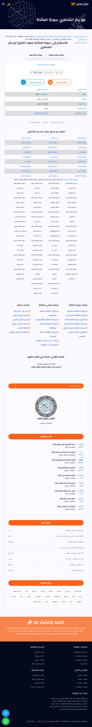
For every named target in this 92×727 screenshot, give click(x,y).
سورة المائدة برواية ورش (74, 324)
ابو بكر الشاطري (41, 36)
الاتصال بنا (83, 663)
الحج (73, 596)
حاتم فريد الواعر (71, 207)
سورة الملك (53, 171)
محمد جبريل (20, 264)
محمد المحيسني (37, 264)
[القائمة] (3, 4)
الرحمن (63, 601)
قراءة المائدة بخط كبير (75, 315)
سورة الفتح (82, 161)
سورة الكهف (52, 147)
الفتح (21, 596)
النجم (71, 601)
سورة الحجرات (52, 161)
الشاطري (72, 221)
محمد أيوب (54, 264)
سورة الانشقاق (80, 175)
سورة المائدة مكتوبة (56, 55)
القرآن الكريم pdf (38, 675)
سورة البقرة (82, 138)
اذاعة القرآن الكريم (20, 324)
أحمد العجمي (72, 193)
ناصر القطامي (20, 278)
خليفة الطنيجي (54, 207)
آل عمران (54, 138)
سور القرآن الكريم (20, 319)
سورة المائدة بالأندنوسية (45, 319)
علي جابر (54, 250)
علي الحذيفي (72, 250)
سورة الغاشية (26, 175)
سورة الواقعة (26, 166)
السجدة (47, 596)
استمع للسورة (80, 36)
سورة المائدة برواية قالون (74, 328)
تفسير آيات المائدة (48, 345)
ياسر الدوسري (37, 293)
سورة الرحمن (52, 166)
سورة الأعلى (52, 175)
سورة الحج (82, 152)
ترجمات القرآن (39, 660)
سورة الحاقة (26, 171)
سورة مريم (27, 147)
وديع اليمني (54, 293)
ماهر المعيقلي (72, 264)
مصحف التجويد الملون (18, 332)
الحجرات (13, 596)
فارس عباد (20, 250)
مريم (80, 596)
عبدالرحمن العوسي (20, 221)
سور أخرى (81, 39)
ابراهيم (34, 591)
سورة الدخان (26, 156)
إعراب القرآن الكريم (37, 686)
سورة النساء (26, 138)
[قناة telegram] (5, 713)
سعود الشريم (20, 207)
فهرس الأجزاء (82, 679)
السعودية (44, 94)
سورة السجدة (81, 156)
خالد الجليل (20, 193)
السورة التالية (35, 122)
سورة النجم (82, 166)
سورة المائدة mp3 (35, 55)
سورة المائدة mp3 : (70, 179)
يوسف (43, 591)
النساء (59, 591)
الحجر (26, 591)
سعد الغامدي (37, 207)
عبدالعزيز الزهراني (55, 236)
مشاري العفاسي (37, 278)
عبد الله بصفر (37, 236)
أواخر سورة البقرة (20, 315)
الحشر (46, 601)
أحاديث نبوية (39, 656)
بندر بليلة (37, 193)
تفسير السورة (80, 42)
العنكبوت (27, 152)
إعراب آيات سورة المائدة (46, 340)
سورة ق (28, 161)
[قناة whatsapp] (5, 721)
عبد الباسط (37, 221)
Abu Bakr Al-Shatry (41, 113)
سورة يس (53, 156)
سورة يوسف (52, 142)
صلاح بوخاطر (54, 221)
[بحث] (15, 386)
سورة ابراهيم (26, 142)
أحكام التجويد (39, 683)
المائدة (45, 122)
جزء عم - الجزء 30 (21, 311)
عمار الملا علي (72, 236)
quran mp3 (23, 328)
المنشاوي (72, 278)
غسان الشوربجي (37, 250)
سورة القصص (52, 152)
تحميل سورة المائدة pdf (75, 319)
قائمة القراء (53, 36)
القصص (66, 596)
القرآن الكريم (46, 721)
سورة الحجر (82, 147)
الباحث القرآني (39, 652)
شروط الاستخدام (81, 656)
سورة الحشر (82, 171)
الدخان (29, 596)
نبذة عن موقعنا (81, 660)
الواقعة (54, 601)
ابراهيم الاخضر (55, 193)
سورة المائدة (81, 142)
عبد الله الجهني (20, 236)
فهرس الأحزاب (82, 683)
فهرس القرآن (82, 675)
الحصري (54, 278)
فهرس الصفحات (81, 686)
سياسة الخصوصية (81, 652)
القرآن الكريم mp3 (65, 36)
